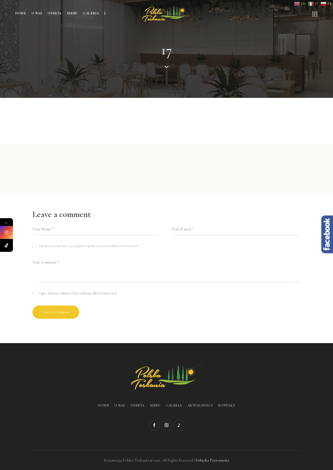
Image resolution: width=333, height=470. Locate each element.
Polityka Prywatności (212, 460)
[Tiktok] (6, 245)
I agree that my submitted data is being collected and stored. (78, 293)
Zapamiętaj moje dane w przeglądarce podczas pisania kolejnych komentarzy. (89, 246)
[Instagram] (6, 232)
